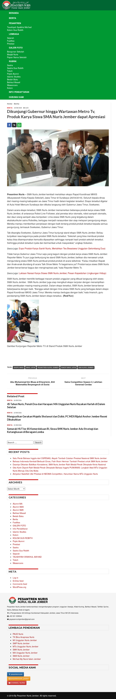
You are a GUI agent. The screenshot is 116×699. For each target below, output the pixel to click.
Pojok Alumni (13, 73)
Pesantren (15, 23)
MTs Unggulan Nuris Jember (25, 646)
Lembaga (14, 34)
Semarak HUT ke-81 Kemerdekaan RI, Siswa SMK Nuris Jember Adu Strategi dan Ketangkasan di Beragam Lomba (52, 430)
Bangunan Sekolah (15, 51)
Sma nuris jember (86, 367)
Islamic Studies (14, 76)
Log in (15, 577)
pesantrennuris (16, 674)
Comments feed (20, 583)
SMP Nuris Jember (21, 643)
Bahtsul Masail (13, 82)
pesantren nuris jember (48, 367)
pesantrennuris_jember (19, 678)
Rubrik (13, 61)
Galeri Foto (16, 47)
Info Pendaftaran (19, 92)
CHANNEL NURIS (17, 683)
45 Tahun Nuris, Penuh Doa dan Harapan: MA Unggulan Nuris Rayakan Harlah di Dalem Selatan (56, 405)
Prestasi (10, 43)
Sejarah (10, 38)
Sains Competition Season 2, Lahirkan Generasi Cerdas (83, 383)
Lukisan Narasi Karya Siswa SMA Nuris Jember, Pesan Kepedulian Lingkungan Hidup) (62, 273)
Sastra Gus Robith (15, 68)
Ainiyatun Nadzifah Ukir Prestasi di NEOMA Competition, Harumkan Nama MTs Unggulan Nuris (55, 473)
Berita (12, 18)
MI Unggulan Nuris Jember (25, 640)
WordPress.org (19, 587)
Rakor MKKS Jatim (68, 367)
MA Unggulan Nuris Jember (25, 652)
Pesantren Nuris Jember (28, 695)
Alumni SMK (18, 509)
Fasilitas (10, 40)
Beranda (14, 13)
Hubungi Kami (16, 97)
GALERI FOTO (19, 525)
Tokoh (10, 70)
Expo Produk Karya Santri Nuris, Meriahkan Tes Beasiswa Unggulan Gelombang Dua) (62, 248)
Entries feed (18, 580)
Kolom (10, 88)
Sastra (10, 65)
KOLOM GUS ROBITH (23, 538)
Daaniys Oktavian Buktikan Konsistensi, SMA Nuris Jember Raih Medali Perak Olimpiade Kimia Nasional (59, 464)
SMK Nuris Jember (21, 649)
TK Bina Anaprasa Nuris (23, 637)
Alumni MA (17, 503)
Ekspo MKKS (19, 367)
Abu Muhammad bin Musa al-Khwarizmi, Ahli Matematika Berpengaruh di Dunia (32, 383)
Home (9, 104)
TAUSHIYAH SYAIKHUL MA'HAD (27, 556)
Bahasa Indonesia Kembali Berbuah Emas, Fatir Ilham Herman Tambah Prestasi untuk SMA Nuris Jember (60, 461)
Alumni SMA (18, 506)
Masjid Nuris (12, 54)
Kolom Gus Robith (15, 30)
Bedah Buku (12, 79)
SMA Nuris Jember (21, 655)
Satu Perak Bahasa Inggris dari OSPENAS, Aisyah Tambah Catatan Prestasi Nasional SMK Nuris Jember (60, 458)
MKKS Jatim (30, 367)
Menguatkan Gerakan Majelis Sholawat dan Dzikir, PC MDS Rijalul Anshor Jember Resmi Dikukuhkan (57, 418)
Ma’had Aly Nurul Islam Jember (27, 659)
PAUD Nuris (18, 634)
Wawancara (12, 85)
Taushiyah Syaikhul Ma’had (19, 27)
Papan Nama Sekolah (17, 57)
